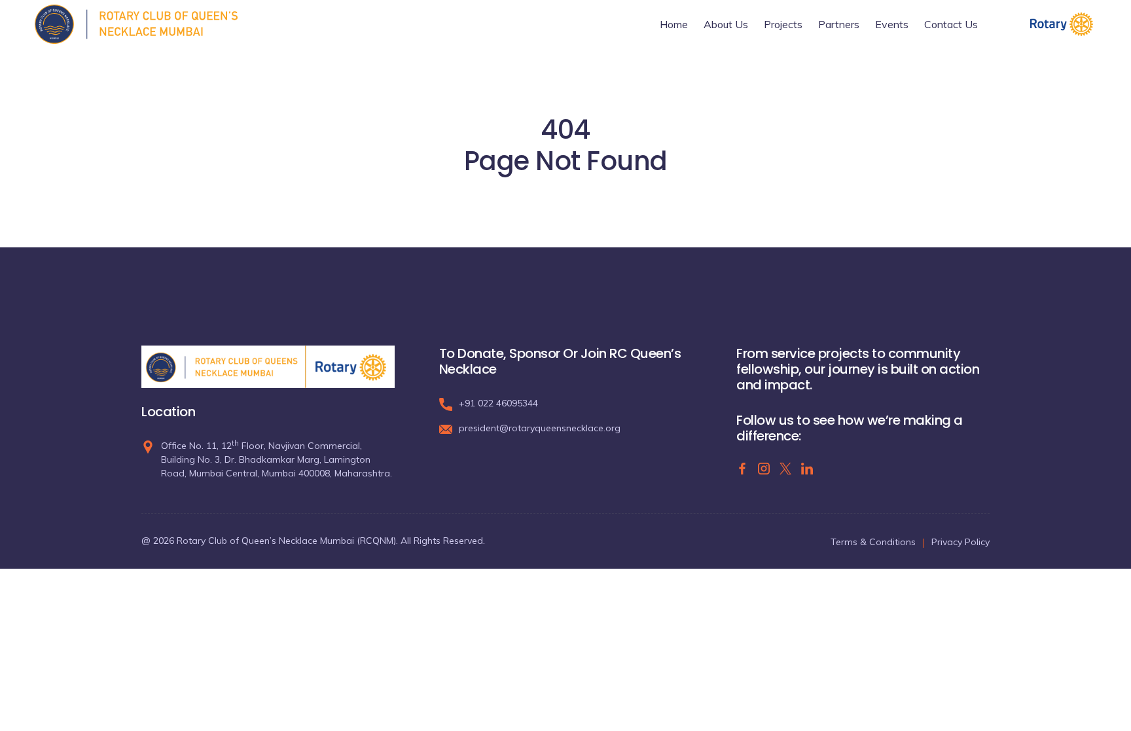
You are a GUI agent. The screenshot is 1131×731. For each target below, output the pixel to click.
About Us (726, 24)
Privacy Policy (960, 542)
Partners (838, 24)
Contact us (951, 24)
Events (891, 24)
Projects (783, 24)
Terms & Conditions (873, 542)
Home (674, 24)
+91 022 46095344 (498, 403)
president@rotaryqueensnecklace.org (539, 428)
